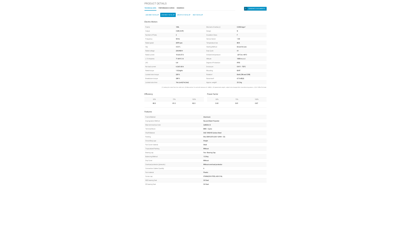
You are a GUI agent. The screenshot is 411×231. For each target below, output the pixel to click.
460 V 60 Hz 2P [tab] (198, 15)
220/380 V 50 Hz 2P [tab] (152, 15)
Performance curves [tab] (166, 8)
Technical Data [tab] (150, 8)
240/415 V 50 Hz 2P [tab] (183, 15)
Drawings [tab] (180, 8)
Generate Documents (256, 9)
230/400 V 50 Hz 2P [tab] (168, 15)
